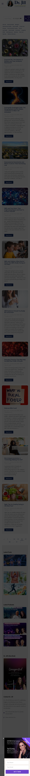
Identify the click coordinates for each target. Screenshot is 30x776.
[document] (15, 388)
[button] (3, 738)
